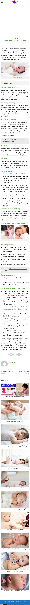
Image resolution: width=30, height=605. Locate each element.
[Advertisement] (15, 20)
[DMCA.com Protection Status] (3, 604)
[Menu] (2, 2)
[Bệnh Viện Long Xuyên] (15, 2)
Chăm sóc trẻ (15, 38)
